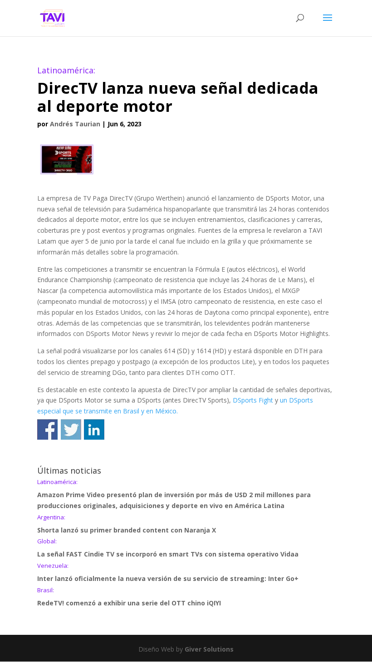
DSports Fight (253, 400)
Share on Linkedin (94, 429)
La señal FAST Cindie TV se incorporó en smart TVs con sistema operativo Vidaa (168, 548)
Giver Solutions (209, 649)
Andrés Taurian (75, 124)
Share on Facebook (47, 429)
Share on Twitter (71, 429)
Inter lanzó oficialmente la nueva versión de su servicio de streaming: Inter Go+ (168, 573)
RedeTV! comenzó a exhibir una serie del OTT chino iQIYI (129, 597)
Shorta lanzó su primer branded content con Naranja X (126, 524)
